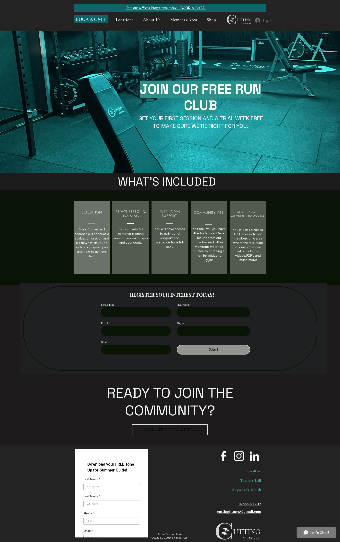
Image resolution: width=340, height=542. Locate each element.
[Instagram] (239, 456)
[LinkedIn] (254, 456)
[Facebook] (223, 456)
